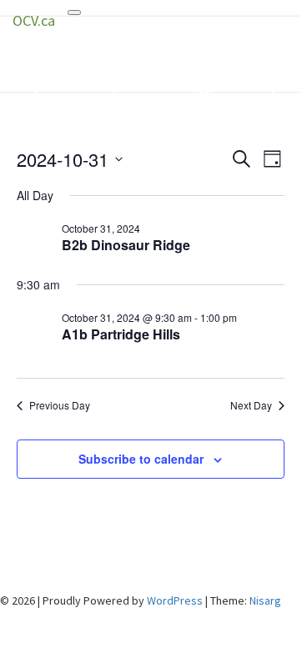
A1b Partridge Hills (121, 334)
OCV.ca (34, 20)
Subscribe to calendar (141, 458)
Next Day (251, 405)
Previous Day (59, 405)
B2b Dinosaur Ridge (126, 244)
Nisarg (265, 600)
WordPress (175, 600)
